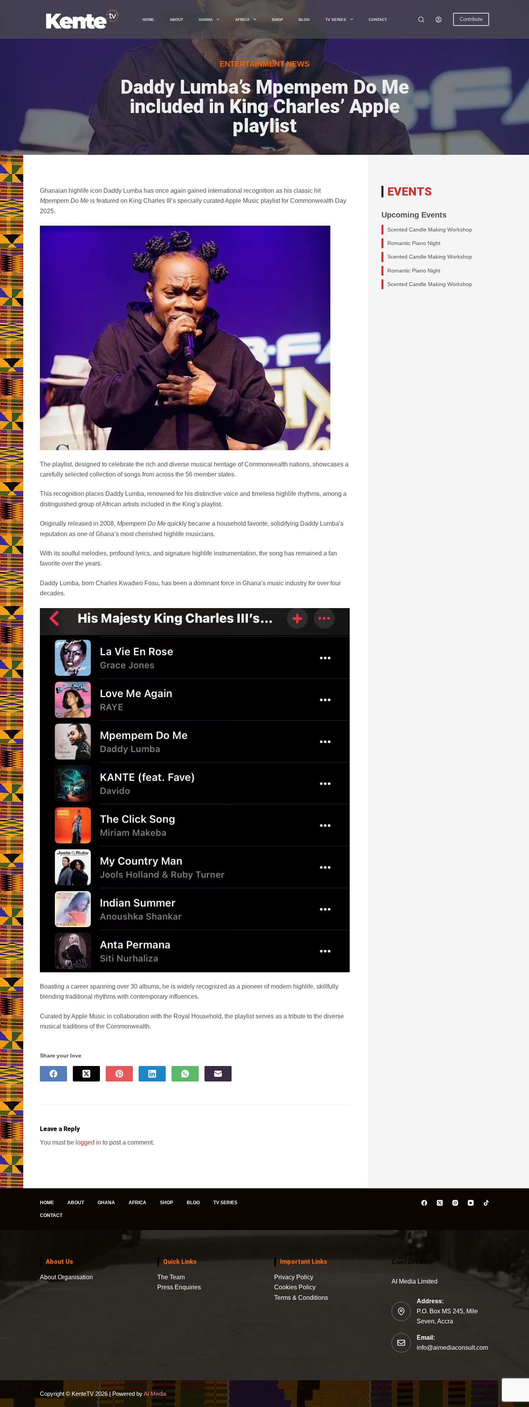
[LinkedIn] (152, 1073)
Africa (242, 19)
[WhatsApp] (185, 1073)
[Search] (421, 19)
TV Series (335, 19)
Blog (304, 19)
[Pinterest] (119, 1073)
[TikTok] (486, 1203)
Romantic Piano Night (413, 243)
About (176, 19)
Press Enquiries (179, 1287)
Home (148, 19)
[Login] (438, 19)
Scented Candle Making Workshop (429, 229)
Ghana (206, 19)
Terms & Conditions (301, 1297)
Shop (277, 19)
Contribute (471, 19)
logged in (88, 1142)
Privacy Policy (293, 1277)
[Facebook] (53, 1073)
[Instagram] (455, 1203)
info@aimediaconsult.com (452, 1347)
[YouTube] (471, 1203)
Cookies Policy (295, 1287)
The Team (171, 1277)
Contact (378, 19)
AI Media (154, 1393)
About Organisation (66, 1277)
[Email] (218, 1073)
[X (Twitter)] (86, 1073)
